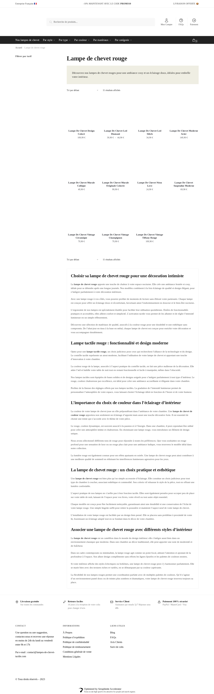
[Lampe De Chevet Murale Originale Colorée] (115, 163)
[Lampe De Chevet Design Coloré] (81, 111)
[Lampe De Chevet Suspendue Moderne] (183, 163)
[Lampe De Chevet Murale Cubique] (81, 163)
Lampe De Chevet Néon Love (149, 184)
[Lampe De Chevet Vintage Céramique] (81, 215)
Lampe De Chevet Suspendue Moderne (184, 184)
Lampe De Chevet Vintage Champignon (115, 236)
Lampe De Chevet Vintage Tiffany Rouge (149, 236)
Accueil (18, 48)
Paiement (194, 24)
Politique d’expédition (74, 637)
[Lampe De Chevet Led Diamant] (115, 111)
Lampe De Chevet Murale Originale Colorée (115, 184)
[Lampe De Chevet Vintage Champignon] (115, 215)
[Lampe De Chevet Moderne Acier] (183, 111)
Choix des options (81, 144)
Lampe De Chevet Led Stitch (149, 132)
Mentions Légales (71, 656)
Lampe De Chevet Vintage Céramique (81, 236)
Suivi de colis (116, 647)
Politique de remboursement (76, 647)
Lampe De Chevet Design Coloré (81, 132)
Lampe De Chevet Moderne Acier (184, 132)
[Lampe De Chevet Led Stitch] (149, 111)
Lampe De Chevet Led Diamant (115, 132)
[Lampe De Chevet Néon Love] (149, 163)
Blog (112, 632)
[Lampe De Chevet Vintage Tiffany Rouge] (149, 215)
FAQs (181, 24)
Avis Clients (116, 642)
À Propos (67, 632)
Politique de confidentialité (76, 642)
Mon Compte (166, 24)
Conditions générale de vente (77, 651)
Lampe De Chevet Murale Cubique (81, 184)
